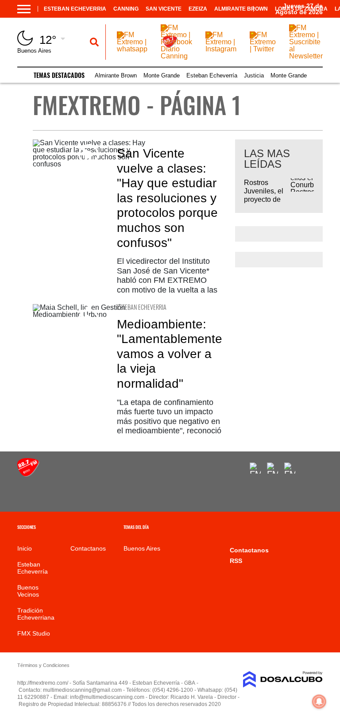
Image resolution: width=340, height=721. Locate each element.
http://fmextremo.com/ (42, 683)
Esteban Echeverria (75, 9)
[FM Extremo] (28, 474)
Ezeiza (198, 9)
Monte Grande (161, 75)
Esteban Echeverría (211, 75)
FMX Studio (33, 633)
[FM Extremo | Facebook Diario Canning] (176, 56)
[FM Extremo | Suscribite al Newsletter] (306, 56)
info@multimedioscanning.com (107, 697)
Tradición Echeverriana (35, 614)
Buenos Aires (142, 548)
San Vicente (164, 9)
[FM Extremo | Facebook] (255, 468)
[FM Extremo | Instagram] (220, 49)
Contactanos (88, 548)
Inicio (24, 548)
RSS (236, 560)
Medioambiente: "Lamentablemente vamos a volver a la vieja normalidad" (169, 353)
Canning (126, 9)
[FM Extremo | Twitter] (263, 49)
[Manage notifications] (319, 701)
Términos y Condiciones (43, 665)
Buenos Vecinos (28, 591)
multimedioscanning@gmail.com (82, 690)
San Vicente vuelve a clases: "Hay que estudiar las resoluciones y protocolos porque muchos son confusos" (167, 198)
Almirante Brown (241, 9)
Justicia (254, 75)
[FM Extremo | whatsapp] (132, 49)
